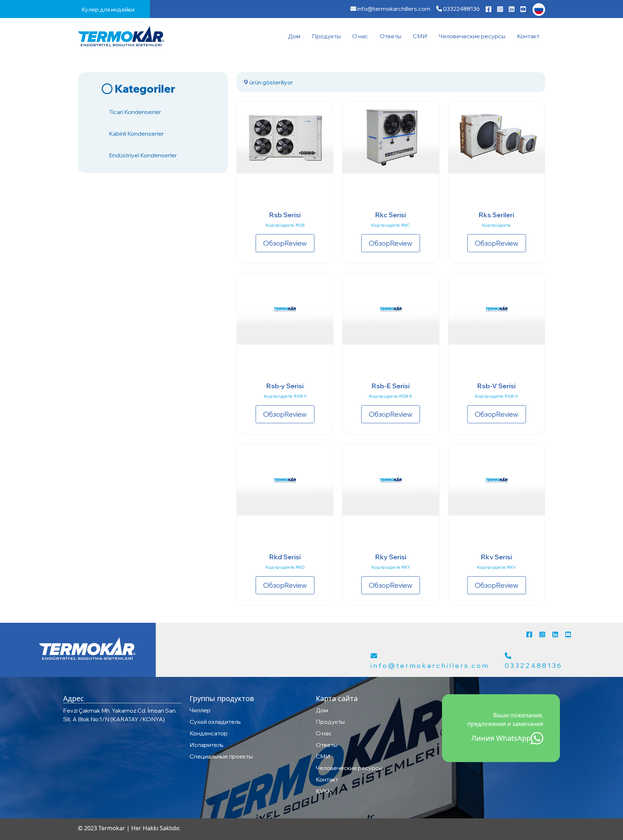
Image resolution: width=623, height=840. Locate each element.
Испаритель (207, 744)
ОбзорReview (285, 243)
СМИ (420, 36)
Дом (294, 36)
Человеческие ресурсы (472, 36)
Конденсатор (208, 733)
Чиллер (200, 710)
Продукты (326, 36)
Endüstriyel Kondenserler (143, 155)
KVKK (324, 791)
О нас (360, 36)
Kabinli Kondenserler (136, 133)
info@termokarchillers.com (393, 8)
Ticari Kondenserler (135, 111)
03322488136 (461, 8)
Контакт (528, 36)
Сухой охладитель (215, 721)
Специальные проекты (221, 756)
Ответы (390, 36)
